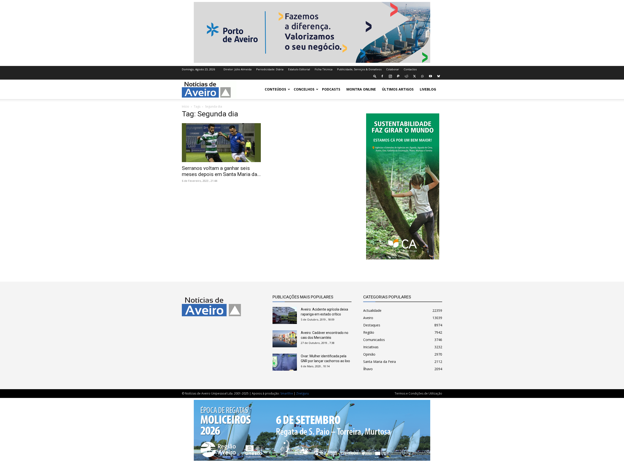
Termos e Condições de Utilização (418, 393)
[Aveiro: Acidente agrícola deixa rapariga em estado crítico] (285, 315)
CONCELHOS (304, 89)
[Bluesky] (438, 76)
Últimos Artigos (398, 89)
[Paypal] (398, 76)
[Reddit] (406, 76)
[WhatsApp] (422, 76)
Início (185, 106)
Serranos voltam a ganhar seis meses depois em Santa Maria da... (221, 171)
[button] (375, 76)
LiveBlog (428, 89)
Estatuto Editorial (299, 69)
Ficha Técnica (323, 69)
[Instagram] (390, 76)
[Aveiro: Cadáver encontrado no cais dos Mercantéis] (285, 338)
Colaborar (392, 69)
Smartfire (286, 393)
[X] (414, 76)
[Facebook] (382, 76)
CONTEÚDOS (275, 89)
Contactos (410, 69)
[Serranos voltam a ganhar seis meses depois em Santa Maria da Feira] (221, 142)
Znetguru (302, 393)
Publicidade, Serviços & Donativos (359, 69)
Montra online (361, 89)
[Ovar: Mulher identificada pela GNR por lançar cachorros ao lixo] (285, 362)
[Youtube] (430, 76)
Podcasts (331, 89)
